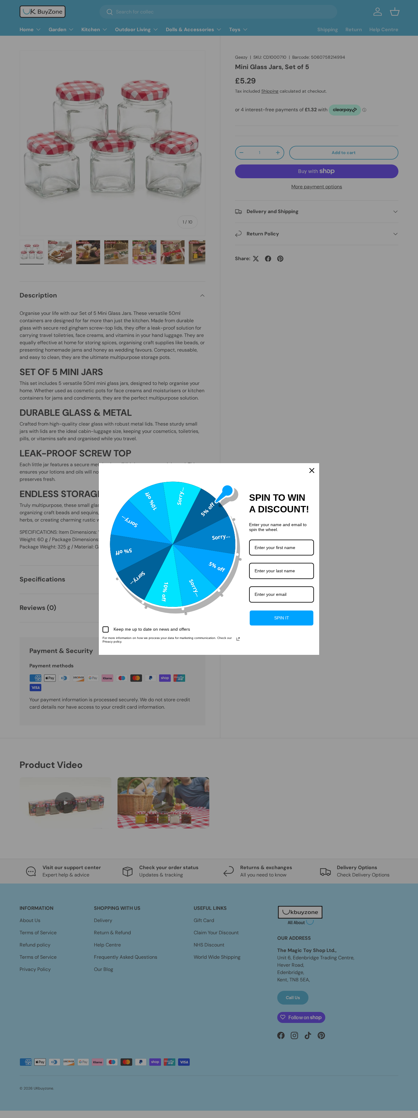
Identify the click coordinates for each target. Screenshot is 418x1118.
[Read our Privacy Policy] (238, 639)
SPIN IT (281, 617)
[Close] (311, 470)
